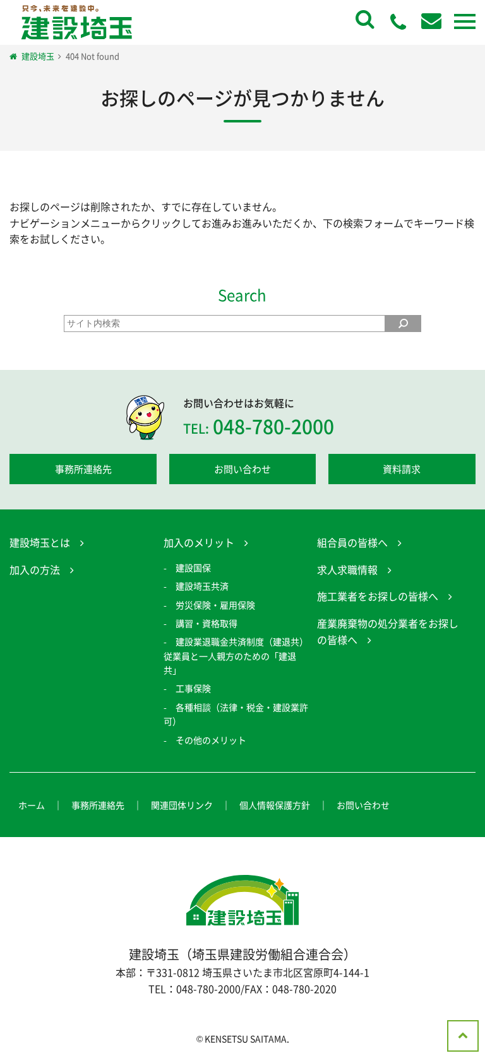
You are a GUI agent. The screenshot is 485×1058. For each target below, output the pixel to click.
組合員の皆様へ (352, 542)
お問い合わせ (242, 469)
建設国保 (193, 567)
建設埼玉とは (39, 542)
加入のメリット (199, 542)
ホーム (31, 805)
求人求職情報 (347, 569)
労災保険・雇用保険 (215, 604)
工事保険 (193, 688)
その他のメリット (211, 740)
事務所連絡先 (83, 469)
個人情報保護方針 (274, 805)
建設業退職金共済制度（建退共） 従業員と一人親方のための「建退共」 (240, 655)
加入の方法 (34, 569)
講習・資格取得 (206, 623)
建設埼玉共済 (202, 586)
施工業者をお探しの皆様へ (377, 595)
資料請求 (402, 469)
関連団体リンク (182, 805)
